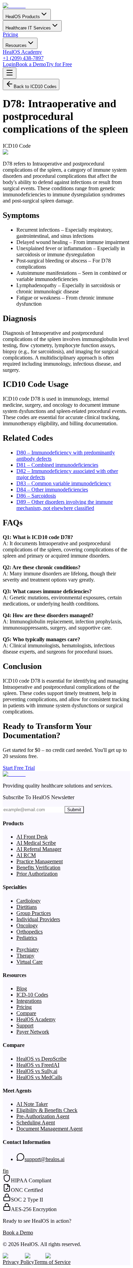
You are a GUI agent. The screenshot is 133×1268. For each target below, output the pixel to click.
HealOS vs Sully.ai (36, 1071)
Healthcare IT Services (28, 28)
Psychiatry (27, 949)
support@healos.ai (44, 1159)
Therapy (25, 956)
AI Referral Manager (38, 849)
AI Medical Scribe (36, 843)
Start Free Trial (19, 768)
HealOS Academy (22, 52)
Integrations (29, 1001)
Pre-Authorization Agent (42, 1116)
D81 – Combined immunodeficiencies (57, 465)
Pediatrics (26, 938)
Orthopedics (29, 932)
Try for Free (59, 64)
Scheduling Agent (35, 1122)
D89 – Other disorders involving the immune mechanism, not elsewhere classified (64, 505)
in (6, 1171)
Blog (21, 988)
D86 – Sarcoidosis (36, 496)
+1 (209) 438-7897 (23, 58)
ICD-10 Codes (32, 995)
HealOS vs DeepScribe (41, 1059)
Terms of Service (52, 1262)
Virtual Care (29, 962)
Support (24, 1025)
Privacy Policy (18, 1262)
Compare (26, 1013)
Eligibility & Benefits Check (46, 1110)
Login (9, 64)
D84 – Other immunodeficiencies (52, 489)
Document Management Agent (49, 1129)
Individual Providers (38, 919)
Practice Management (39, 861)
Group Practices (33, 913)
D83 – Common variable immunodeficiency (63, 483)
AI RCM (26, 855)
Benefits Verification (38, 867)
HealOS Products (22, 16)
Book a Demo (31, 64)
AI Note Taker (32, 1104)
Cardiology (28, 901)
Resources (16, 45)
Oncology (27, 925)
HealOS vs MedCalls (39, 1077)
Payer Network (32, 1032)
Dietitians (26, 907)
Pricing (10, 34)
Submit (74, 809)
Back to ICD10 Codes (35, 86)
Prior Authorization (37, 874)
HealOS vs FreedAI (37, 1065)
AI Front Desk (32, 837)
